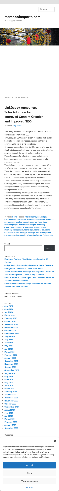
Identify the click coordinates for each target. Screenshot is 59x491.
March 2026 (9, 315)
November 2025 (11, 327)
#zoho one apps (20, 232)
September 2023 (11, 406)
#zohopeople (48, 235)
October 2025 (10, 330)
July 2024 (8, 376)
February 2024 (10, 391)
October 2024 (10, 367)
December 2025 (11, 324)
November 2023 (11, 400)
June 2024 (8, 379)
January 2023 (10, 425)
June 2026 (8, 309)
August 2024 (9, 373)
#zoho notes (39, 229)
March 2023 (9, 418)
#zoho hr (37, 227)
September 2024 (11, 370)
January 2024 (10, 394)
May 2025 (8, 345)
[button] (54, 441)
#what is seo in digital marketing (32, 224)
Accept (29, 465)
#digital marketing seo (29, 219)
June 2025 (8, 342)
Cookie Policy (28, 487)
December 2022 (11, 428)
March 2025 (9, 351)
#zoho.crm (37, 235)
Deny (29, 473)
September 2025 (11, 333)
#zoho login (28, 229)
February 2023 (10, 422)
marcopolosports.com (22, 16)
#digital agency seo (32, 216)
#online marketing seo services (29, 222)
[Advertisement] (29, 68)
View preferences (29, 481)
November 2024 (11, 364)
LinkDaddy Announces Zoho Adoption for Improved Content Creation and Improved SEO (24, 114)
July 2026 (8, 306)
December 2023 (11, 397)
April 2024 (8, 385)
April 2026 (8, 312)
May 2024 (8, 382)
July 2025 (8, 339)
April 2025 (8, 348)
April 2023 (8, 415)
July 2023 (8, 412)
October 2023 (10, 403)
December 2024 (11, 361)
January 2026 (10, 321)
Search (7, 243)
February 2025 (10, 355)
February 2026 (10, 318)
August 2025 (9, 336)
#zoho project (33, 232)
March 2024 (9, 388)
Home (14, 216)
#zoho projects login (24, 235)
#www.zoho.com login (13, 227)
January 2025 (10, 358)
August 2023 (9, 409)
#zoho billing (28, 227)
